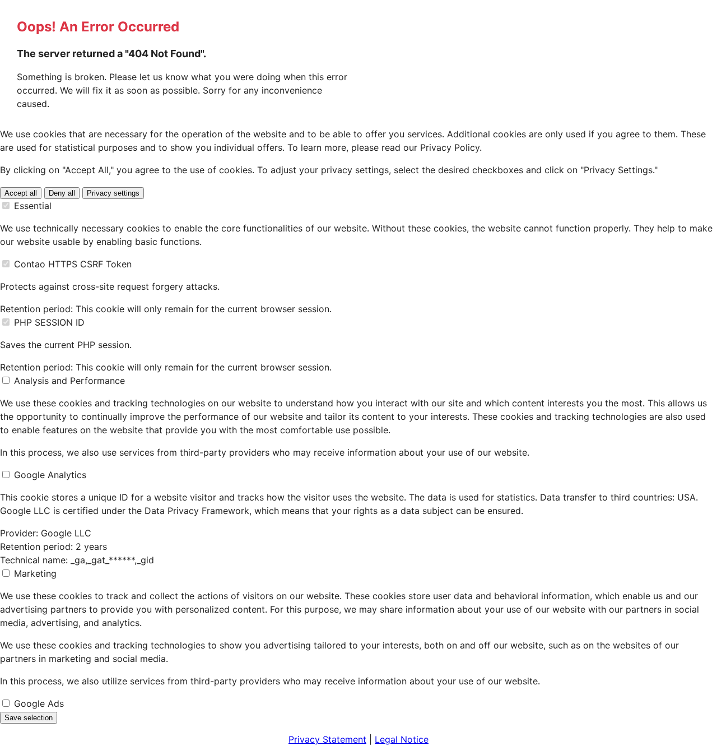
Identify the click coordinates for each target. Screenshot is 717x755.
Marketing (35, 573)
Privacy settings (113, 193)
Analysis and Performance (69, 380)
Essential (33, 205)
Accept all (20, 193)
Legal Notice (402, 739)
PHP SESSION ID (49, 322)
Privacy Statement (327, 739)
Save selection (28, 718)
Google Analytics (50, 474)
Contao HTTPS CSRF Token (73, 264)
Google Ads (39, 703)
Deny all (62, 193)
